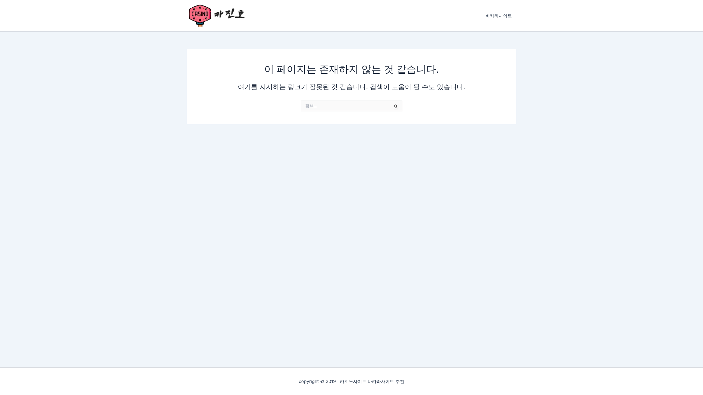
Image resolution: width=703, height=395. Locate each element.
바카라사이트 (499, 15)
